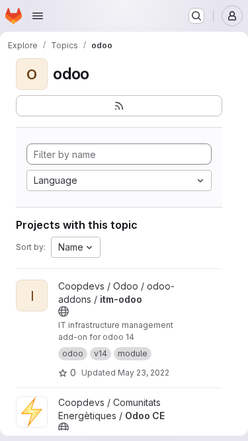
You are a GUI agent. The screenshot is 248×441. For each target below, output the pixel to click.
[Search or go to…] (196, 16)
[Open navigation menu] (37, 15)
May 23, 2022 (143, 373)
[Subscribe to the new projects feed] (119, 105)
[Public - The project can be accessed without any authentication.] (63, 311)
